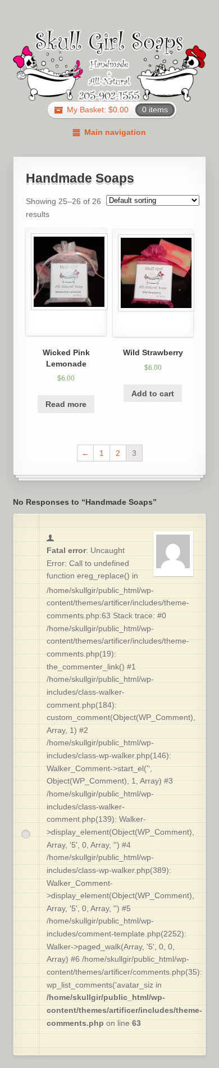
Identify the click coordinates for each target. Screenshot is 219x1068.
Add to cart (152, 393)
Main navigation (114, 132)
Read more (65, 404)
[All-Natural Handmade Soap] (110, 65)
